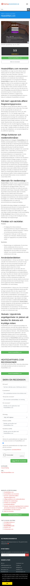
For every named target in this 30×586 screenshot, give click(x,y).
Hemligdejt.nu (7, 524)
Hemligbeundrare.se (9, 522)
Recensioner (12, 509)
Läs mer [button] (8, 580)
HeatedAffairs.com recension (11, 494)
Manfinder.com (4, 571)
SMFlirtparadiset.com (6, 565)
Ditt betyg (5, 414)
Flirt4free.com (19, 569)
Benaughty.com (4, 569)
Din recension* (6, 403)
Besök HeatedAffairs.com (15, 514)
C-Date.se (18, 565)
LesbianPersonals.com (6, 567)
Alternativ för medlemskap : (11, 501)
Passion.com (7, 527)
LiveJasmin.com (20, 563)
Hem (2, 13)
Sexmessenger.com (20, 571)
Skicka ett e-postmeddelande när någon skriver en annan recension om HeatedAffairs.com (15, 439)
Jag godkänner (12, 449)
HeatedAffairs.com (9, 492)
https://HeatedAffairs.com (7, 472)
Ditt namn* (5, 384)
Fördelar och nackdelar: (10, 502)
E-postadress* (6, 390)
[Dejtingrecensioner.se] (10, 4)
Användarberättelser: (9, 504)
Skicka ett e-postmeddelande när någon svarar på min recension (15, 446)
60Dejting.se (19, 567)
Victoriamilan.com (8, 529)
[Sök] (28, 9)
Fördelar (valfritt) (7, 420)
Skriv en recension (9, 511)
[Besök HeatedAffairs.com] (15, 32)
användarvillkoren (16, 449)
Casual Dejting (10, 14)
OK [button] (7, 583)
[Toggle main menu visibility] (27, 4)
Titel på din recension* (8, 396)
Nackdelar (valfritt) (7, 428)
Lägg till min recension (19, 461)
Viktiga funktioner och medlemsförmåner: (14, 499)
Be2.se (2, 563)
